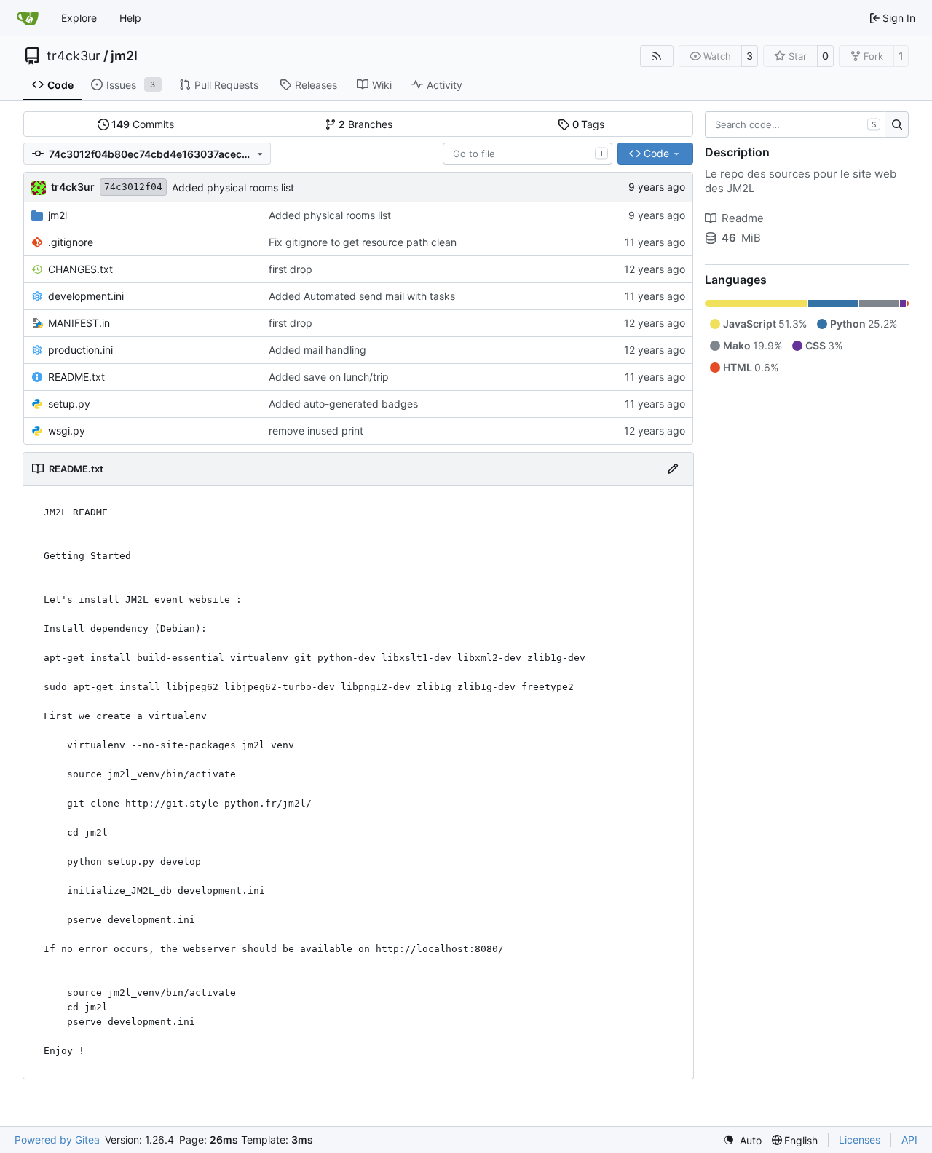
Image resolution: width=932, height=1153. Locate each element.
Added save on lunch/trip (329, 377)
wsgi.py (66, 430)
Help (130, 18)
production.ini (80, 350)
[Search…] (897, 124)
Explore (79, 18)
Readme (743, 218)
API (909, 1139)
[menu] (742, 1140)
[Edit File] (672, 468)
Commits (142, 124)
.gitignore (70, 242)
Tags (588, 124)
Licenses (859, 1139)
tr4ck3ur (73, 56)
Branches (365, 124)
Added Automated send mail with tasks (362, 296)
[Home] (27, 18)
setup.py (69, 403)
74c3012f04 (133, 186)
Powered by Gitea (57, 1139)
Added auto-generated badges (343, 403)
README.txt (76, 377)
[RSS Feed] (657, 56)
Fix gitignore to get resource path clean (363, 242)
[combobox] (527, 154)
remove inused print (316, 430)
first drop (290, 269)
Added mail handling (317, 350)
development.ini (86, 296)
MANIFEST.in (79, 323)
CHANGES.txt (80, 269)
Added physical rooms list (233, 187)
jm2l (124, 56)
